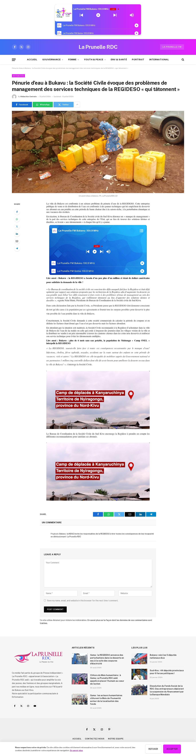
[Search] (182, 59)
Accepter (172, 749)
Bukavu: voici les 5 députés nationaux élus (163, 656)
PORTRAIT (138, 59)
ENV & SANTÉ (119, 59)
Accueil (76, 739)
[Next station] (81, 15)
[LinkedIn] (17, 234)
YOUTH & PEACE (93, 59)
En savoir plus (76, 750)
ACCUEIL (32, 59)
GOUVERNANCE (51, 59)
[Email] (17, 241)
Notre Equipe (116, 739)
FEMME (72, 59)
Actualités (18, 76)
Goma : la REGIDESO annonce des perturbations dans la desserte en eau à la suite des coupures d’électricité (107, 659)
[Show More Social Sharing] (77, 104)
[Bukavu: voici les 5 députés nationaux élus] (139, 658)
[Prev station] (115, 15)
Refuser (153, 749)
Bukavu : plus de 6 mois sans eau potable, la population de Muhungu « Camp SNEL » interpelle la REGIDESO (98, 342)
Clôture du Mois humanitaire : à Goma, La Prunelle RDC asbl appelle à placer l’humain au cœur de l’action (107, 679)
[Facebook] (17, 212)
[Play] (98, 15)
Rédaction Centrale (29, 97)
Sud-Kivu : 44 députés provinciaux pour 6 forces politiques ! (167, 671)
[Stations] (141, 230)
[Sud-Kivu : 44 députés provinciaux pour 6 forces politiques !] (139, 674)
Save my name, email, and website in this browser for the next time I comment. (82, 600)
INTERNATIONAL (159, 59)
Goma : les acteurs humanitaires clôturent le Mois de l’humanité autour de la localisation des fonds (106, 699)
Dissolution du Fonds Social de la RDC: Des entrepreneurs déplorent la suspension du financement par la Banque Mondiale (167, 690)
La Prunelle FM (172, 47)
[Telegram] (17, 248)
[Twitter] (17, 226)
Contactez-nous (94, 739)
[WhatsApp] (17, 219)
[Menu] (14, 59)
